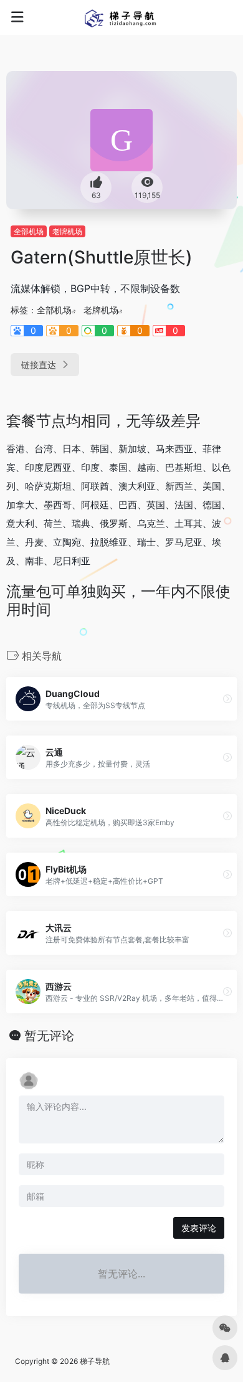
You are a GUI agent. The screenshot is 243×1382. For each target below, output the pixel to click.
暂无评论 (49, 1035)
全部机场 (29, 231)
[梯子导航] (122, 17)
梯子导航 (95, 1361)
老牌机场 (67, 231)
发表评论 (198, 1228)
